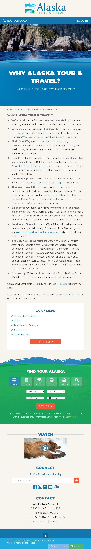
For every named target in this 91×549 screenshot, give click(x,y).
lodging (30, 182)
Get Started (20, 320)
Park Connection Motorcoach (26, 202)
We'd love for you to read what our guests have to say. (49, 136)
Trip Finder (44, 341)
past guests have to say (71, 294)
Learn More (60, 546)
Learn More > (72, 416)
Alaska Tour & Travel (45, 8)
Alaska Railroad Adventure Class (59, 195)
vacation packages (50, 141)
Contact (55, 521)
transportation (62, 182)
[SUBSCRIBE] (76, 480)
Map (32, 521)
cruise (47, 182)
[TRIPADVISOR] (56, 487)
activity (39, 182)
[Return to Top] (45, 536)
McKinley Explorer (59, 198)
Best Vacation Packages (26, 325)
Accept (77, 546)
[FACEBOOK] (35, 487)
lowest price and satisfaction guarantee (37, 232)
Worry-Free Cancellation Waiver (28, 165)
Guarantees (20, 329)
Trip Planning (18, 109)
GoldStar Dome (19, 198)
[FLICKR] (45, 487)
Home (9, 109)
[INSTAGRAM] (40, 487)
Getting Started (32, 109)
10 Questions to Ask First (27, 315)
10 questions (63, 283)
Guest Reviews (22, 334)
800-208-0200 (35, 517)
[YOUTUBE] (50, 487)
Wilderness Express (38, 198)
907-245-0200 (56, 517)
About (43, 521)
